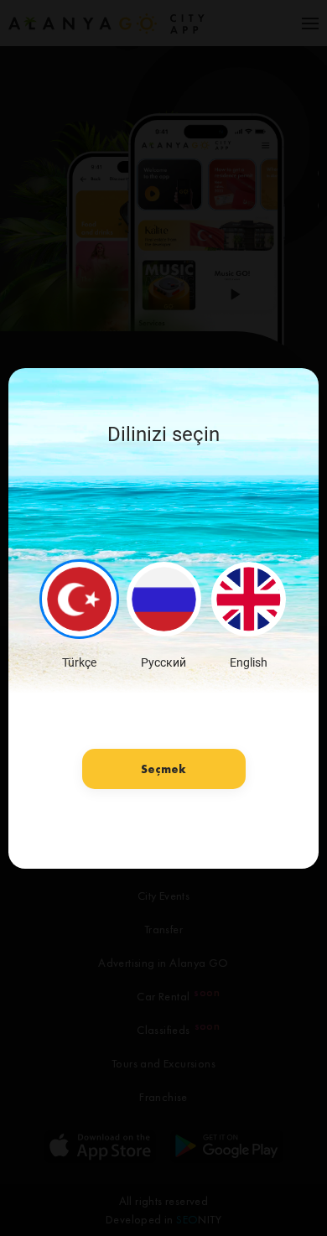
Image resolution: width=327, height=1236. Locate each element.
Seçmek (163, 768)
